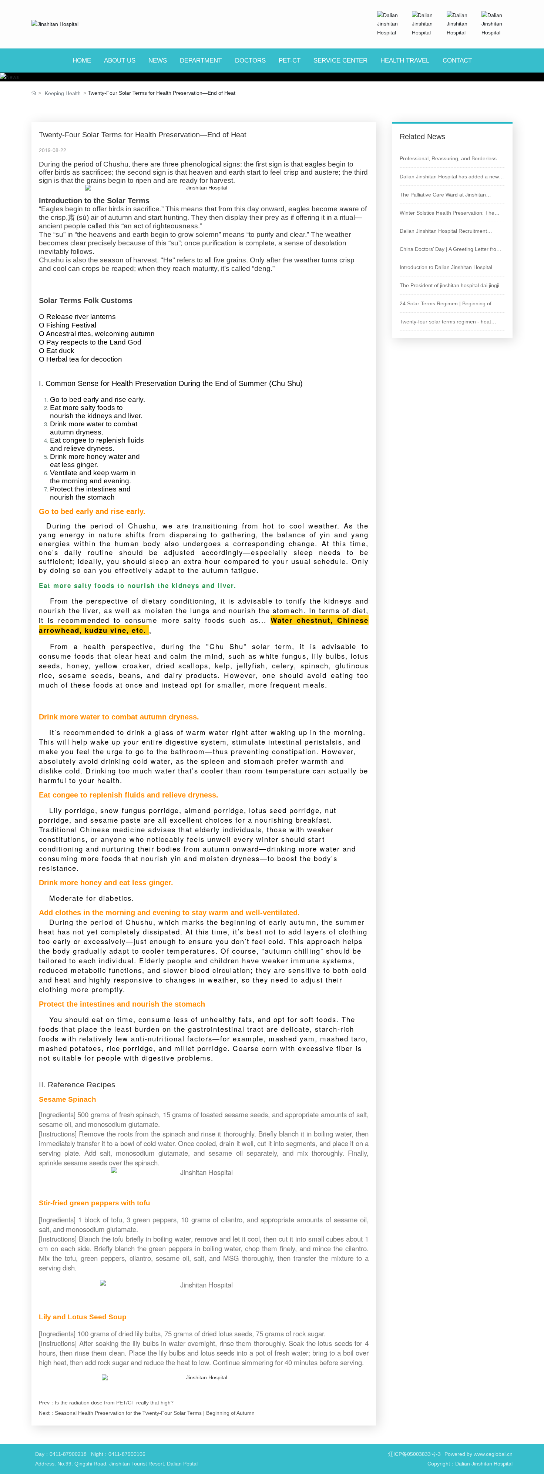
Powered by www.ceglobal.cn (478, 1454)
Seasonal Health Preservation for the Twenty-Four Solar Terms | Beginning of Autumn (155, 1413)
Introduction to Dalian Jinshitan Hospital (446, 267)
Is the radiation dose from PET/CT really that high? (114, 1403)
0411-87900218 (68, 1454)
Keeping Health (63, 93)
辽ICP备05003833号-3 (414, 1454)
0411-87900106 (126, 1454)
